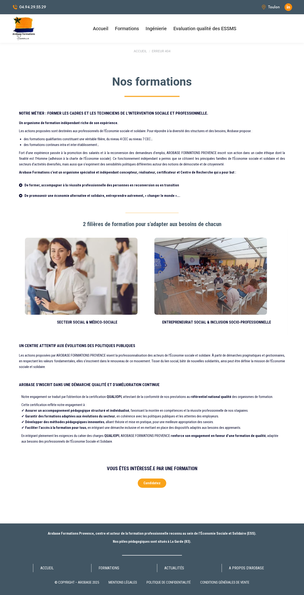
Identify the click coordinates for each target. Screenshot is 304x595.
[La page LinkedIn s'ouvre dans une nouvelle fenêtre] (288, 7)
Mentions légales (123, 582)
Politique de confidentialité (169, 582)
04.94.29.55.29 (32, 7)
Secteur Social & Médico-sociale (87, 322)
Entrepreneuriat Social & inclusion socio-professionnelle (216, 322)
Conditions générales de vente (224, 582)
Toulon (274, 7)
